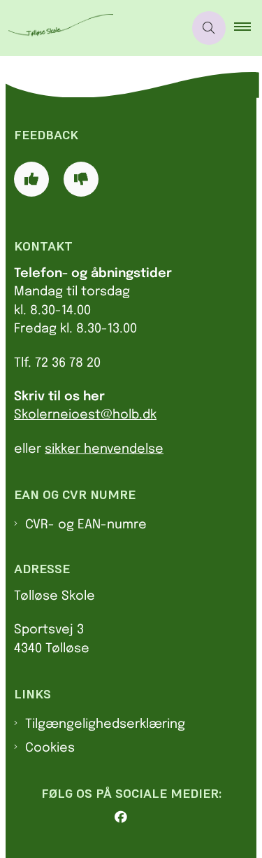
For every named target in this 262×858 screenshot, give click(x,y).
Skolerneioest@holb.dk (85, 415)
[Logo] (92, 28)
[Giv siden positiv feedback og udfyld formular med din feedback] (31, 179)
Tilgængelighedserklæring (105, 724)
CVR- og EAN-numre (86, 525)
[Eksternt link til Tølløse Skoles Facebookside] (137, 817)
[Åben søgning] (209, 28)
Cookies (50, 748)
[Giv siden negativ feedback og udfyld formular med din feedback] (81, 179)
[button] (248, 27)
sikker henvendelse (104, 449)
